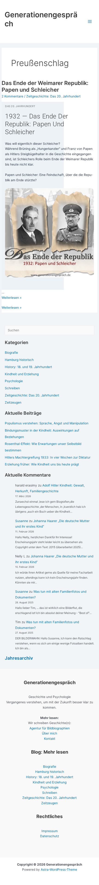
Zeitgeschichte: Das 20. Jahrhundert (53, 96)
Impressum (49, 831)
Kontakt (49, 738)
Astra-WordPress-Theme (59, 869)
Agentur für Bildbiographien (49, 728)
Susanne (21, 521)
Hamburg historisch (19, 360)
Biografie (11, 352)
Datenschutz (49, 836)
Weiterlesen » (11, 307)
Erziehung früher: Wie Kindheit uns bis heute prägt (42, 464)
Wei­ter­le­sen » (11, 297)
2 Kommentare (12, 96)
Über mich (49, 733)
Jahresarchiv (19, 658)
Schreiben (12, 388)
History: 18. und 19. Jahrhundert (28, 367)
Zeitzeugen (13, 402)
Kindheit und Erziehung (22, 374)
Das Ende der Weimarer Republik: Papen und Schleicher (45, 86)
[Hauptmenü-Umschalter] (90, 21)
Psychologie (14, 381)
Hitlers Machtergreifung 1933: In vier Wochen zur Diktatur (47, 457)
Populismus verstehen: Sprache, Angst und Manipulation (46, 423)
